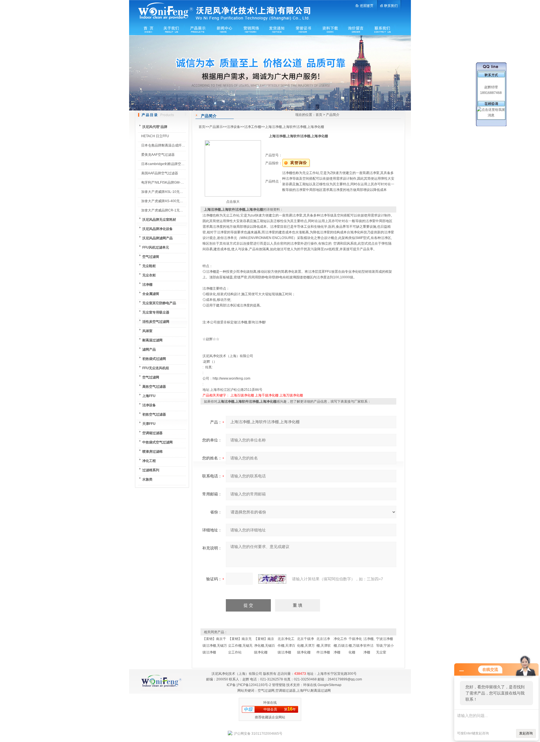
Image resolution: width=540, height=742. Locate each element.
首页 (319, 115)
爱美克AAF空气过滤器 (158, 155)
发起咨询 (526, 733)
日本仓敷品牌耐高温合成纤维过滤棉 (168, 145)
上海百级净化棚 (242, 395)
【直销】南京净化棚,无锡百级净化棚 (264, 645)
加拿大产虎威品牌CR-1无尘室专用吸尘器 (172, 210)
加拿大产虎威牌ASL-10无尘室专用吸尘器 (172, 192)
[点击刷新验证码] (272, 579)
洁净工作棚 (252, 127)
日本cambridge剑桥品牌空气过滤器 (168, 164)
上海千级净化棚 (266, 395)
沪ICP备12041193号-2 (254, 685)
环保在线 (310, 685)
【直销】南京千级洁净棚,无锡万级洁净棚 (214, 645)
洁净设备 (233, 127)
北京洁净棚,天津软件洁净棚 (323, 645)
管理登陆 (278, 685)
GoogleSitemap (329, 685)
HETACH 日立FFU (155, 136)
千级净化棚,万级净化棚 (355, 645)
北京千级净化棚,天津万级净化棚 (306, 645)
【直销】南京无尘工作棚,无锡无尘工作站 (240, 645)
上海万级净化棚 (291, 395)
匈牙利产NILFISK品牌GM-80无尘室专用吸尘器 (176, 182)
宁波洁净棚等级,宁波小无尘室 (385, 645)
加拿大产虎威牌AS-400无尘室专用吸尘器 (172, 201)
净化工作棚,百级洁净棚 (341, 645)
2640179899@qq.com (345, 679)
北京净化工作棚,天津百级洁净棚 (286, 645)
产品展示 (216, 127)
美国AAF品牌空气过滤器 (159, 173)
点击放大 (233, 202)
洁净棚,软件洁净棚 (368, 645)
